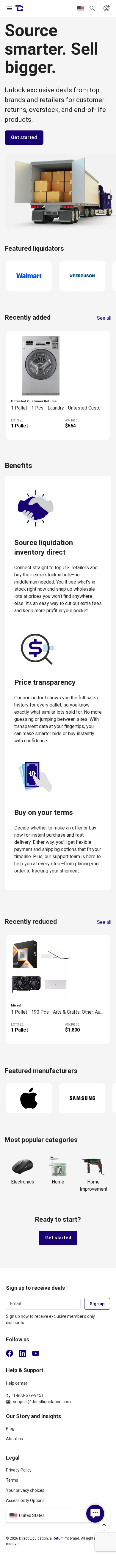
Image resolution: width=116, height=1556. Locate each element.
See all (104, 318)
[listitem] (58, 1431)
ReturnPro (61, 1538)
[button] (58, 1515)
